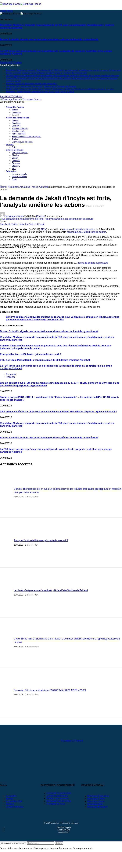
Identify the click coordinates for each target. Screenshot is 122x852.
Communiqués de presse (22, 142)
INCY (43, 229)
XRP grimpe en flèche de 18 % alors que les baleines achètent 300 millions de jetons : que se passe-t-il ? (58, 411)
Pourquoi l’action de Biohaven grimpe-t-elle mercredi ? (31, 83)
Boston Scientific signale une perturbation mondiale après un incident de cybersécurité (49, 39)
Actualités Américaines (17, 118)
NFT (14, 168)
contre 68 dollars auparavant (93, 263)
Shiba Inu (16, 166)
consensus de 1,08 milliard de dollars (86, 232)
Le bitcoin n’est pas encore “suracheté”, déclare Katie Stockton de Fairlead (41, 86)
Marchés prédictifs (20, 128)
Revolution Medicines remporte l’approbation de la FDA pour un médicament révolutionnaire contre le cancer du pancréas (57, 26)
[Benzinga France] (20, 99)
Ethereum (16, 163)
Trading (15, 139)
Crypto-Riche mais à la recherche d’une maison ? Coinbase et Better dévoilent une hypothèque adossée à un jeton (60, 89)
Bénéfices (16, 123)
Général (15, 115)
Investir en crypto (19, 174)
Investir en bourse (19, 177)
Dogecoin (16, 160)
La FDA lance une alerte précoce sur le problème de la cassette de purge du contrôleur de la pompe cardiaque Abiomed (56, 52)
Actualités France (15, 107)
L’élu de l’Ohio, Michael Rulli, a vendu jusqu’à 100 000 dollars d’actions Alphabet (45, 360)
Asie (14, 147)
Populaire (11, 374)
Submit (59, 843)
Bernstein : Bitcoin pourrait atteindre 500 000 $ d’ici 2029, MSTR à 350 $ (40, 92)
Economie (16, 112)
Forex (14, 179)
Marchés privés (18, 131)
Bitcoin (15, 158)
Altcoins (15, 155)
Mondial (10, 144)
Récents (10, 377)
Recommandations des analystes (26, 136)
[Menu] (1, 2)
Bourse (15, 110)
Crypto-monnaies (15, 150)
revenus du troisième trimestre (79, 229)
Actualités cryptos (20, 152)
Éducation (11, 171)
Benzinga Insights (14, 216)
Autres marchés (19, 134)
